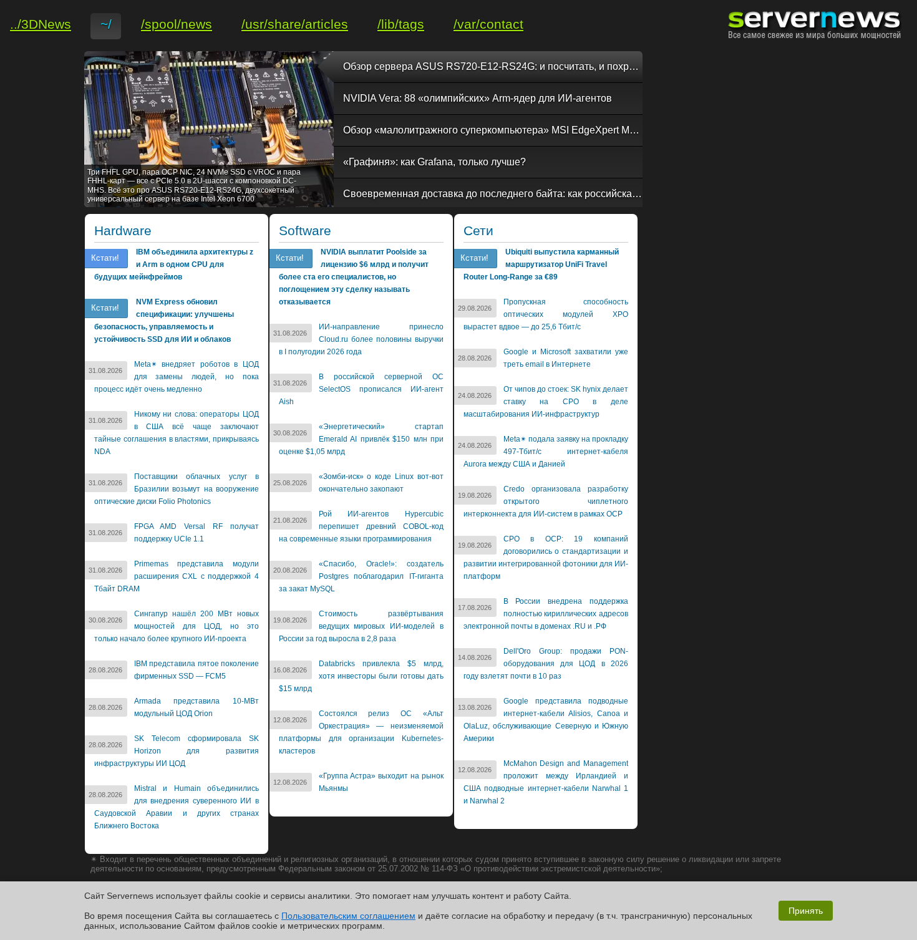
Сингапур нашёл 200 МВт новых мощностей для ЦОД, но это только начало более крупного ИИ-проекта (176, 626)
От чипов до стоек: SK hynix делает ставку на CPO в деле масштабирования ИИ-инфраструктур (545, 402)
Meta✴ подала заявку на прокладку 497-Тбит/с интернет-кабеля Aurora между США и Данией (545, 451)
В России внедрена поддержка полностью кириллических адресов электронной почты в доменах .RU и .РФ (545, 614)
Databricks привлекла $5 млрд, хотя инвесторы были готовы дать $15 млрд (361, 676)
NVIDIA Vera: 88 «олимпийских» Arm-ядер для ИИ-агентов (477, 98)
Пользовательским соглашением (348, 916)
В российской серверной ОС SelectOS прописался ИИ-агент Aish (361, 389)
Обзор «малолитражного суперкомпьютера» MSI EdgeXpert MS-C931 (493, 130)
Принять (805, 911)
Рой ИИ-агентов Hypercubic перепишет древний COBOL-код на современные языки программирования (361, 526)
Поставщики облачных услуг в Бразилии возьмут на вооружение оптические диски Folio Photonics (176, 489)
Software (305, 230)
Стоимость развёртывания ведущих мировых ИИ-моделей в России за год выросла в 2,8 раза (361, 626)
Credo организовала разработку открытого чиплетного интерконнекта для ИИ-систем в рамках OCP (545, 501)
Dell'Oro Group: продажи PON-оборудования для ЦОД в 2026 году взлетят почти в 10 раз (545, 664)
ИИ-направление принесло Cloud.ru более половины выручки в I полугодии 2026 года (361, 339)
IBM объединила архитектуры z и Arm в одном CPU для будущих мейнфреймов (173, 264)
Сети (478, 230)
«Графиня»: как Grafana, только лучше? (434, 162)
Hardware (123, 230)
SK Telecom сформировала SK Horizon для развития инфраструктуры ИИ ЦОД (176, 751)
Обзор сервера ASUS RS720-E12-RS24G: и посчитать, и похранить (493, 66)
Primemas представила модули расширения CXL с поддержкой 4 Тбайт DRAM (176, 576)
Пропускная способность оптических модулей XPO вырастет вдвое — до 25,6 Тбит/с (545, 314)
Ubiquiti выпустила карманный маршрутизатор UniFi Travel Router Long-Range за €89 (541, 264)
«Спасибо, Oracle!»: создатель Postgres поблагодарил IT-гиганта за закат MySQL (361, 576)
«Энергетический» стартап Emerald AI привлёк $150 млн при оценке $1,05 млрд (361, 439)
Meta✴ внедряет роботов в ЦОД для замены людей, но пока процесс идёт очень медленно (176, 377)
